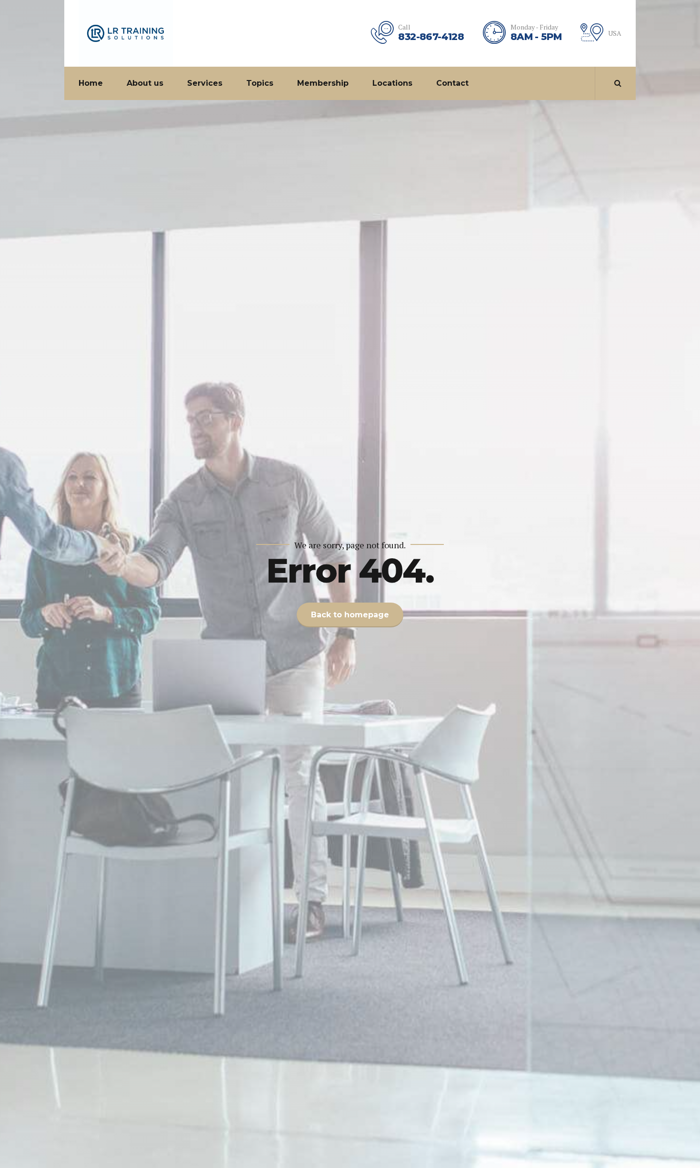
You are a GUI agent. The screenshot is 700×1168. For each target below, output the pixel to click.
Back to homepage (350, 614)
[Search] (617, 83)
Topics (259, 83)
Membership (323, 83)
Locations (392, 83)
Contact (452, 83)
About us (145, 83)
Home (91, 83)
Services (204, 83)
